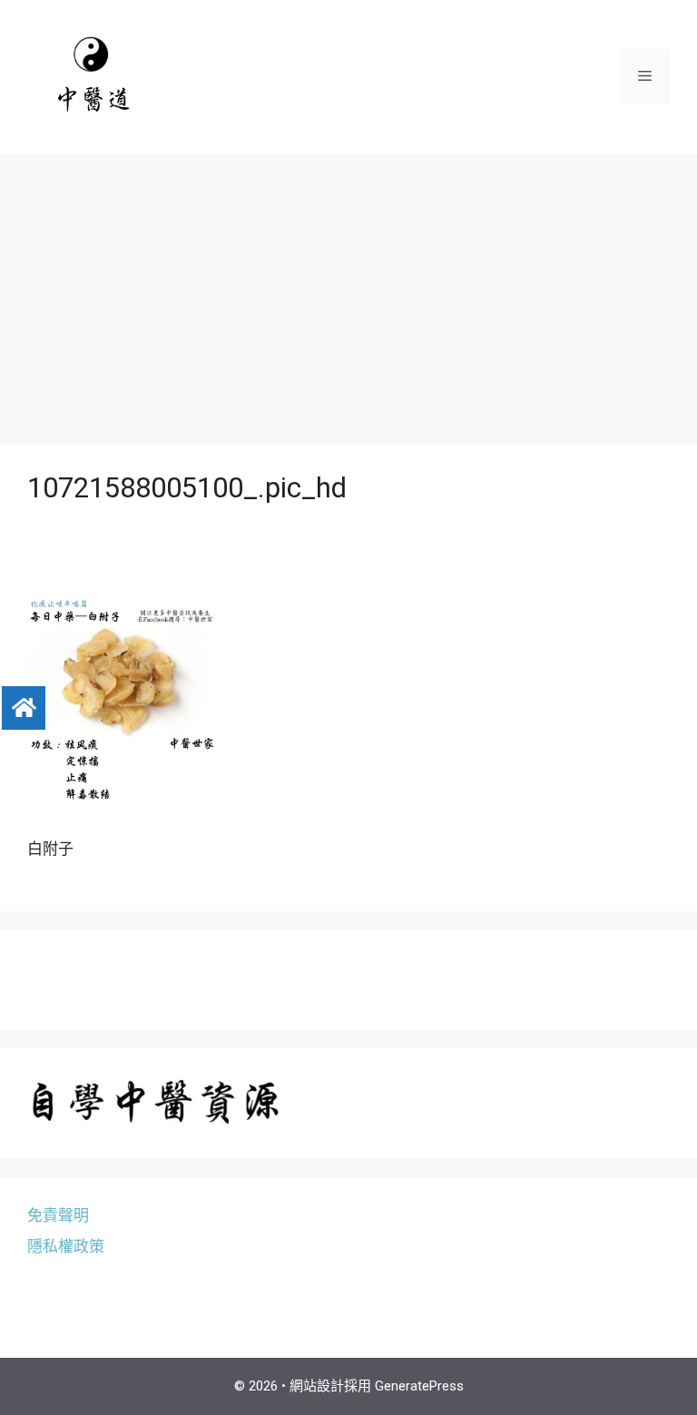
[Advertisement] (348, 289)
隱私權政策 (65, 1246)
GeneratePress (419, 1386)
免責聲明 (58, 1215)
